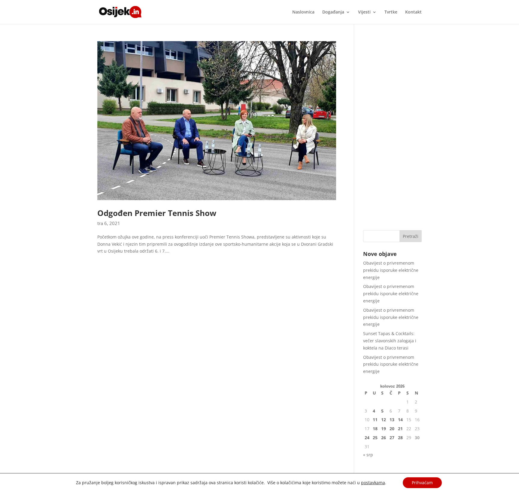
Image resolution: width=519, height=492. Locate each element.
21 (400, 428)
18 (375, 428)
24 (367, 437)
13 (392, 419)
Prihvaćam (422, 482)
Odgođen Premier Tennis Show (156, 213)
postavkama (373, 482)
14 (400, 419)
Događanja (333, 12)
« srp (368, 455)
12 (383, 419)
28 (400, 437)
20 (392, 428)
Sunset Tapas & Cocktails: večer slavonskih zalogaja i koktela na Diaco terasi (389, 341)
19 (383, 428)
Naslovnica (303, 12)
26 (383, 437)
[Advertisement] (392, 131)
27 (392, 437)
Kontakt (413, 12)
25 (375, 437)
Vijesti (364, 12)
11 (375, 419)
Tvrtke (390, 12)
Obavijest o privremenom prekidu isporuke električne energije (390, 270)
